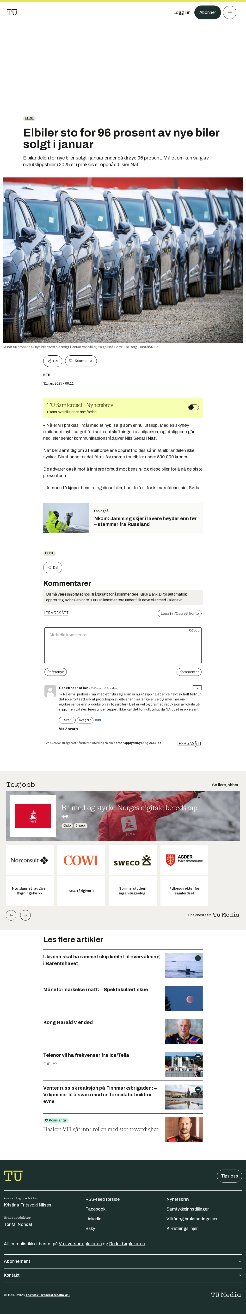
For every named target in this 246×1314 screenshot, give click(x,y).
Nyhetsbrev (177, 1199)
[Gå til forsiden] (12, 12)
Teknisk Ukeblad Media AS (47, 1295)
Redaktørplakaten (127, 1243)
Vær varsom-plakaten (80, 1243)
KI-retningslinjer (182, 1228)
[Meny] (229, 12)
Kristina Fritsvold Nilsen (27, 1205)
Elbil (29, 118)
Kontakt (12, 1275)
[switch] (193, 407)
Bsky (90, 1228)
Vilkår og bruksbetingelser (192, 1219)
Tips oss (229, 1176)
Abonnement (17, 1261)
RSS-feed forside (102, 1199)
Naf (152, 438)
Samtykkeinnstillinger (187, 1209)
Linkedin (93, 1219)
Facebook (95, 1209)
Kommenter (84, 361)
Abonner (207, 12)
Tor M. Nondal (18, 1224)
